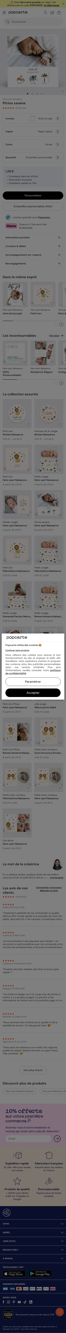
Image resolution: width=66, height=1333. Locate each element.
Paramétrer (33, 682)
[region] (33, 666)
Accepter (33, 693)
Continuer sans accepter (17, 650)
